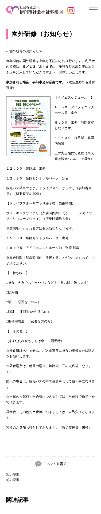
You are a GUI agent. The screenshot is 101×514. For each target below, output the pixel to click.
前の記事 (12, 480)
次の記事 (12, 474)
